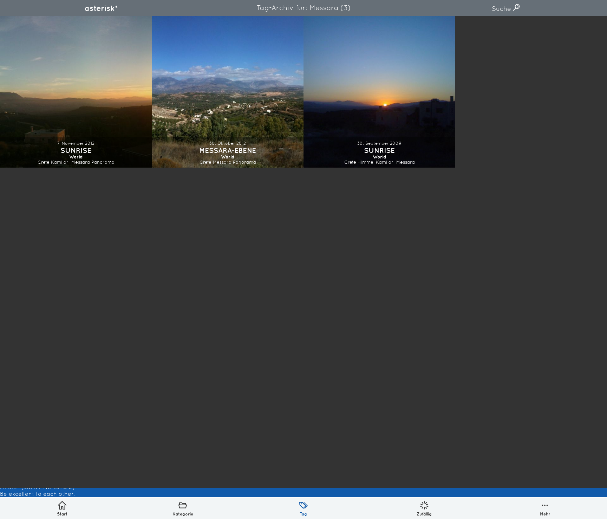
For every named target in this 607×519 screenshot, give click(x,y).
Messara (80, 162)
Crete (44, 162)
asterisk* (101, 8)
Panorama (103, 162)
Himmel (366, 162)
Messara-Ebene (227, 150)
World (76, 157)
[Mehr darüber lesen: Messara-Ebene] (228, 92)
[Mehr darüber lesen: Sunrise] (76, 92)
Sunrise (75, 150)
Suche (502, 8)
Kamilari (60, 162)
